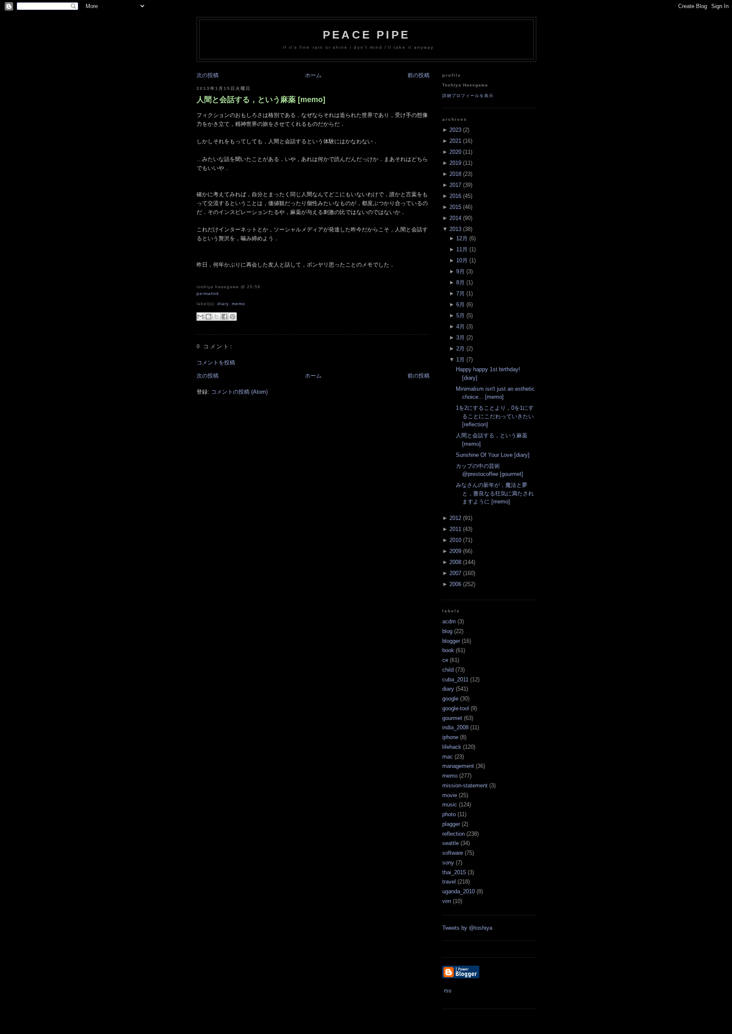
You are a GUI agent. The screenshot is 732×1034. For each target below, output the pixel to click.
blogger (451, 641)
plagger (451, 824)
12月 (462, 238)
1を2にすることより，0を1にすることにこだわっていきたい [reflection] (495, 416)
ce (445, 660)
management (458, 766)
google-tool (455, 708)
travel (449, 881)
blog (447, 631)
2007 (455, 573)
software (452, 853)
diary (222, 303)
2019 (455, 163)
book (448, 650)
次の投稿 (208, 75)
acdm (449, 621)
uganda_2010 (458, 891)
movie (449, 795)
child (448, 670)
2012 (455, 518)
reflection (453, 834)
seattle (450, 843)
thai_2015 (454, 872)
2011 (455, 529)
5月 (460, 315)
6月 (460, 304)
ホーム (313, 75)
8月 (460, 282)
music (449, 804)
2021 (455, 141)
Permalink (208, 293)
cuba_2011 (455, 679)
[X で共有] (216, 316)
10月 (462, 260)
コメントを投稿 (216, 362)
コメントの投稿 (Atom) (239, 392)
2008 (455, 562)
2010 (455, 540)
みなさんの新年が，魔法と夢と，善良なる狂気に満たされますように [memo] (495, 493)
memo (238, 303)
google (450, 698)
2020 (455, 152)
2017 (455, 185)
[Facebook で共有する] (224, 316)
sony (448, 862)
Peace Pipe (366, 34)
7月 (460, 293)
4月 (460, 326)
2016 (455, 196)
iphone (450, 737)
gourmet (452, 718)
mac (447, 756)
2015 (455, 207)
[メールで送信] (200, 316)
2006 (455, 584)
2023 (455, 130)
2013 (455, 229)
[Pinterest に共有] (232, 316)
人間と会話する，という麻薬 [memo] (261, 99)
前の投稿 (419, 75)
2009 (455, 551)
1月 (460, 359)
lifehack (451, 747)
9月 (460, 271)
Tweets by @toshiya (467, 928)
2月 (460, 348)
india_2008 (455, 727)
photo (449, 814)
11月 (462, 249)
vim (446, 901)
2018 (455, 174)
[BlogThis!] (208, 316)
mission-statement (465, 785)
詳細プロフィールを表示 (468, 95)
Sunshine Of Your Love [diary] (493, 455)
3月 (460, 337)
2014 (455, 218)
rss (447, 990)
